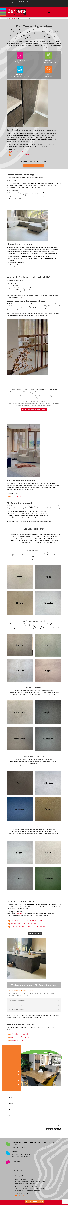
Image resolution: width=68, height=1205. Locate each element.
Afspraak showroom (33, 165)
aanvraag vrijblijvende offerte (33, 409)
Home (8, 18)
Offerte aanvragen (34, 1202)
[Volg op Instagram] (18, 1081)
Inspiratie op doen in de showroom (23, 923)
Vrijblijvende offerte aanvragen (22, 1037)
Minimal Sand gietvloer (19, 152)
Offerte (15, 1152)
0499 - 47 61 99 (34, 933)
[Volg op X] (18, 1074)
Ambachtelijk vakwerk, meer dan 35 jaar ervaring (28, 926)
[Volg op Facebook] (18, 1071)
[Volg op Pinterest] (18, 1084)
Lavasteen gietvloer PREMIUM (21, 155)
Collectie (14, 18)
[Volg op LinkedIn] (18, 1078)
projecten (19, 913)
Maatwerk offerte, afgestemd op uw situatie (26, 920)
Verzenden (52, 1129)
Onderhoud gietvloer (18, 496)
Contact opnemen (17, 1040)
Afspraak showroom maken (20, 1034)
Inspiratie (16, 1161)
